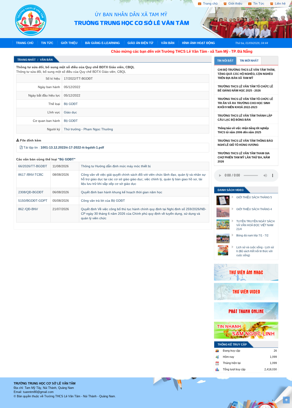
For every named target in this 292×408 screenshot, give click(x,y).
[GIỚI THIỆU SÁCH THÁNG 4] (224, 212)
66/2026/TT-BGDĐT (32, 166)
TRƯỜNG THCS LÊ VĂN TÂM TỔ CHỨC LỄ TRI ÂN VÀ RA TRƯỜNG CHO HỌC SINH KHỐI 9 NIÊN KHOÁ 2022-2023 (245, 103)
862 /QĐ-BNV (28, 209)
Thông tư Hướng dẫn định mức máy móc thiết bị (116, 166)
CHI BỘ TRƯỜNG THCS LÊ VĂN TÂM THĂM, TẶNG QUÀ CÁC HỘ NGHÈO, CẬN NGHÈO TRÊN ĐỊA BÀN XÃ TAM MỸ (246, 74)
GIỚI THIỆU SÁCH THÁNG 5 (254, 197)
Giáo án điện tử (140, 43)
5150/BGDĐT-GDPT (32, 200)
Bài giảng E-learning (102, 43)
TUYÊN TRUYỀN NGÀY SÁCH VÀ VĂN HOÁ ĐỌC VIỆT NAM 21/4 (255, 225)
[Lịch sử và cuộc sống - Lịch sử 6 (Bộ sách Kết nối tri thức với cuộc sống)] (224, 250)
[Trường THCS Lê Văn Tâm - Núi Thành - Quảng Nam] (31, 20)
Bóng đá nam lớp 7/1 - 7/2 (252, 235)
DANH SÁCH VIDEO (231, 190)
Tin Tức (47, 43)
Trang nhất (26, 59)
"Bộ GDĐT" (67, 159)
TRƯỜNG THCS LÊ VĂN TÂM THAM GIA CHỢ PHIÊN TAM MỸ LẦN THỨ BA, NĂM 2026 (244, 157)
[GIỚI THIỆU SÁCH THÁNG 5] (224, 200)
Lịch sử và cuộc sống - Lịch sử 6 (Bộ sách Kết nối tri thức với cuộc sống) (255, 251)
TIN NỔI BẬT (225, 60)
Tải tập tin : (63, 147)
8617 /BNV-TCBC (30, 174)
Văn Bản (167, 43)
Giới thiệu (69, 43)
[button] (21, 147)
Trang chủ (24, 43)
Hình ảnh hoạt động (198, 43)
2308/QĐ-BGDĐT (31, 192)
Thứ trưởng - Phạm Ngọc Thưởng (88, 129)
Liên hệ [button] (279, 3)
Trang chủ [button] (209, 3)
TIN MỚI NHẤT (249, 60)
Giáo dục (70, 112)
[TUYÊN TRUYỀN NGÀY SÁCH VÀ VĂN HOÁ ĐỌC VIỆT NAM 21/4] (224, 224)
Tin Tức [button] (257, 3)
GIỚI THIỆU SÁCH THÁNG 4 (254, 209)
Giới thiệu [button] (234, 3)
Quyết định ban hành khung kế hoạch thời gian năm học (121, 192)
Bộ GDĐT (71, 104)
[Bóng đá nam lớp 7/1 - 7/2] (224, 238)
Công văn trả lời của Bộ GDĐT (103, 200)
